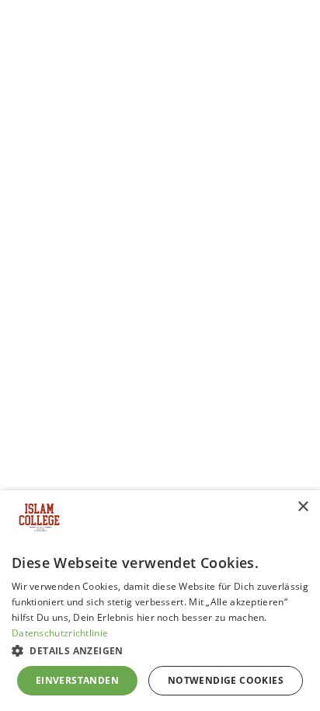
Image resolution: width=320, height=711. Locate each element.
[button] (160, 650)
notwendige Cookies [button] (225, 680)
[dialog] (160, 600)
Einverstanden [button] (77, 680)
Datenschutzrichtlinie (60, 633)
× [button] (302, 507)
